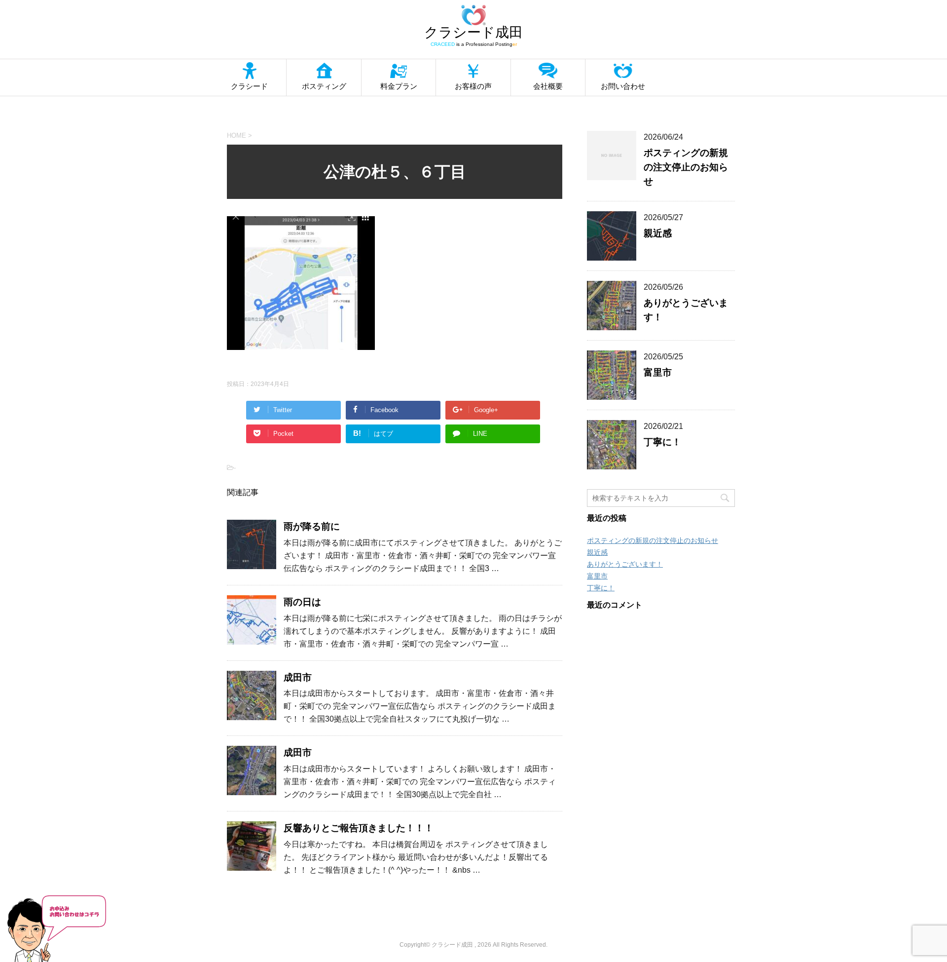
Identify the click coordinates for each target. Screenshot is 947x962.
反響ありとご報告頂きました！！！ (359, 828)
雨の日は (302, 602)
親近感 (658, 233)
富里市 (658, 372)
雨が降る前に (312, 526)
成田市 (298, 677)
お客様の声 (473, 86)
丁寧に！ (662, 442)
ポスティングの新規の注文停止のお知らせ (686, 167)
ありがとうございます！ (625, 564)
